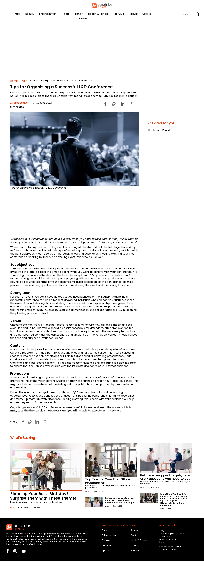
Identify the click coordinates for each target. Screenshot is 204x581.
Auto (17, 14)
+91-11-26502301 (170, 549)
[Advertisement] (102, 48)
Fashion (78, 14)
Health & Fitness (98, 14)
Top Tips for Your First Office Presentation (107, 481)
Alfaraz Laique (19, 103)
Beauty (29, 14)
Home (14, 81)
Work (25, 81)
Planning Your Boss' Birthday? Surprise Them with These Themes (43, 496)
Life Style (119, 14)
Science (82, 19)
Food (65, 14)
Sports (146, 14)
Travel (134, 14)
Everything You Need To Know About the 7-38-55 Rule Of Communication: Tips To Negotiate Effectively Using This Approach (173, 500)
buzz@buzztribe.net (171, 546)
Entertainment (48, 14)
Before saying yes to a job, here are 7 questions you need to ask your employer (120, 500)
